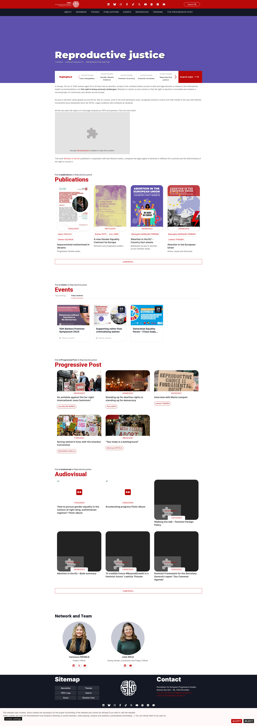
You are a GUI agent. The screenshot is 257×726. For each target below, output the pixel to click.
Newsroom (142, 12)
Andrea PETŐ (101, 234)
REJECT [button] (249, 721)
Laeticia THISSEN (176, 239)
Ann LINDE (113, 234)
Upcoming (60, 295)
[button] (176, 77)
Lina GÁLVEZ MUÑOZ (66, 406)
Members (81, 12)
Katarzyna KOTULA (114, 448)
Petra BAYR (111, 406)
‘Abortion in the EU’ (72, 158)
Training (158, 12)
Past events (77, 295)
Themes (95, 12)
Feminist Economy (126, 78)
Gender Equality (74, 62)
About (68, 12)
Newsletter (66, 688)
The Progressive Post (180, 12)
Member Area (88, 698)
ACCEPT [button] (236, 721)
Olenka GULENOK (65, 239)
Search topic (186, 77)
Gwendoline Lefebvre (66, 451)
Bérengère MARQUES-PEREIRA (145, 234)
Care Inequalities (87, 78)
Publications (111, 12)
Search (191, 4)
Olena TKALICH (64, 234)
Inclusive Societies (146, 78)
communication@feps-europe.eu (171, 695)
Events (127, 12)
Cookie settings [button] (13, 718)
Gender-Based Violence (107, 78)
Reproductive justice (166, 78)
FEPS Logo (66, 693)
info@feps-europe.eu (182, 692)
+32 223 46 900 (164, 692)
